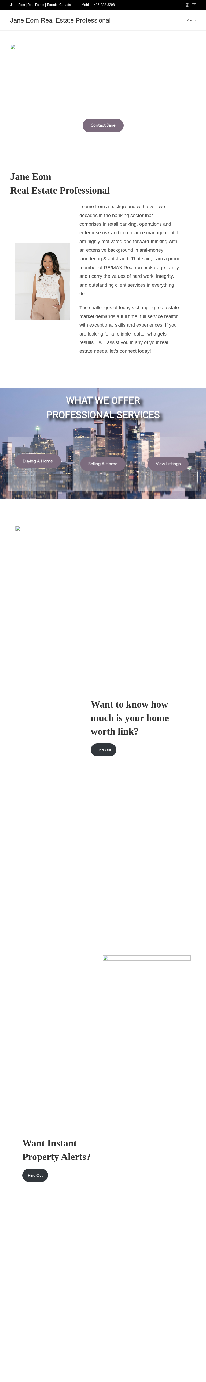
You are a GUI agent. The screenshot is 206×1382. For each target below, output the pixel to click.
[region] (103, 93)
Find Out (103, 750)
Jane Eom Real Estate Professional (60, 20)
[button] (16, 93)
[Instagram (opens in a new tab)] (187, 5)
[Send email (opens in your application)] (193, 5)
